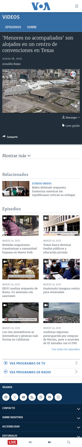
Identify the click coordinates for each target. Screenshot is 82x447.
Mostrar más (14, 155)
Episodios (13, 27)
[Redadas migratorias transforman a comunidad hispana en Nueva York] (20, 225)
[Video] (49, 442)
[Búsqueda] (68, 442)
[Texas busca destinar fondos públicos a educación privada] (61, 225)
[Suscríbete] (49, 397)
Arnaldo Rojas (11, 64)
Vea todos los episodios (66, 349)
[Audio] (30, 442)
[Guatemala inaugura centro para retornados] (61, 269)
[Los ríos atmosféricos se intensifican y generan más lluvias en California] (20, 312)
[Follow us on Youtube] (23, 397)
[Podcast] (40, 397)
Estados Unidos (41, 184)
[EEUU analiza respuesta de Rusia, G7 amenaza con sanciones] (20, 269)
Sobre (32, 27)
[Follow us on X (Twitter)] (14, 397)
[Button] (10, 137)
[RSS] (32, 397)
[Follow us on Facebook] (6, 397)
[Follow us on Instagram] (58, 397)
